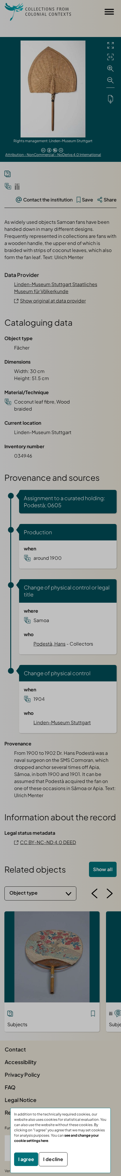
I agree (26, 1159)
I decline (53, 1159)
